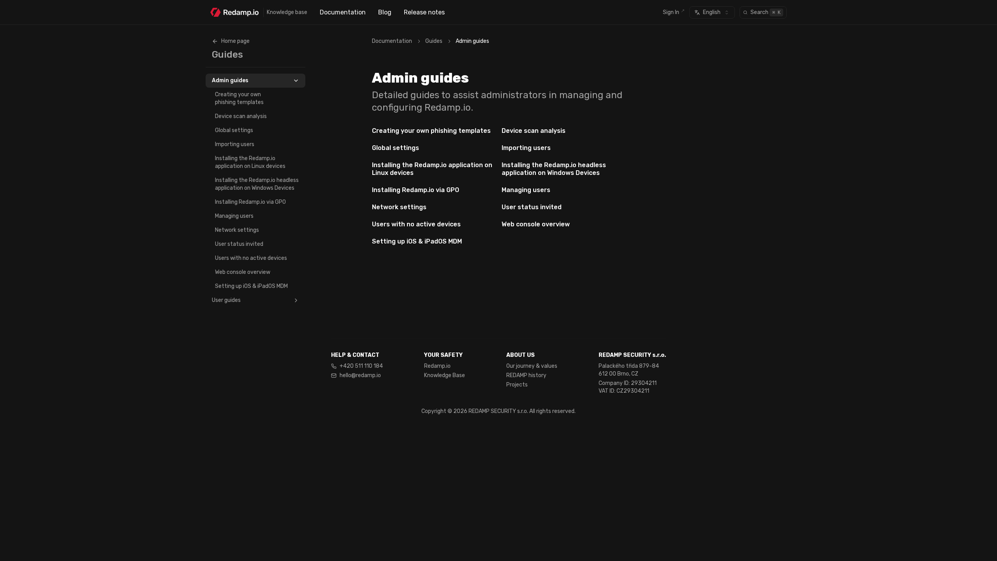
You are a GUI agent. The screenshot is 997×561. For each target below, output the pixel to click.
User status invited (239, 244)
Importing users (234, 144)
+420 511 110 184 (361, 366)
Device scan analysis (241, 116)
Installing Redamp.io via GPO (250, 202)
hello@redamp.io (360, 375)
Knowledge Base (444, 375)
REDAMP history (526, 375)
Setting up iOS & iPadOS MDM (251, 286)
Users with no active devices (251, 258)
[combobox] (712, 12)
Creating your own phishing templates (239, 98)
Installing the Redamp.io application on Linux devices (250, 162)
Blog (384, 12)
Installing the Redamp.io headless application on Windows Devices (257, 184)
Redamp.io (437, 366)
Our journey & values (531, 366)
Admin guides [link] (472, 41)
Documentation (343, 12)
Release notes (424, 12)
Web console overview (242, 272)
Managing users (234, 216)
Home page (235, 41)
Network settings (237, 230)
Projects (517, 384)
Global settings (234, 130)
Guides (433, 41)
